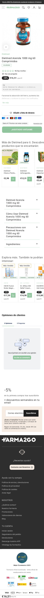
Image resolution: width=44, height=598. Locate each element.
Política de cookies (9, 489)
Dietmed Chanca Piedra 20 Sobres (9, 172)
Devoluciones (7, 538)
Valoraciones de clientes (12, 515)
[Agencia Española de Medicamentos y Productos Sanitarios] (11, 577)
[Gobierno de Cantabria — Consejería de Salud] (33, 584)
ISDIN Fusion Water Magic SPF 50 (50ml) (9, 287)
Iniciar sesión (7, 531)
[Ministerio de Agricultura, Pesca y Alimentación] (22, 584)
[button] (23, 7)
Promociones (7, 512)
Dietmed (6, 54)
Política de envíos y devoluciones (15, 482)
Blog (4, 519)
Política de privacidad (11, 486)
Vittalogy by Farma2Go (11, 545)
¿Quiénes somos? (9, 505)
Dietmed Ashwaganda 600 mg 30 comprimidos (25, 172)
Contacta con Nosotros (20, 467)
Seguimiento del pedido (11, 534)
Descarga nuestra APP (11, 541)
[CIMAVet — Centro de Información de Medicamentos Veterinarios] (33, 577)
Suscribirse (31, 413)
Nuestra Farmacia (9, 508)
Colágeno (6, 65)
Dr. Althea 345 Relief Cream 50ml (25, 287)
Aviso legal (6, 493)
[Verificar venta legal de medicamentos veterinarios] (11, 584)
